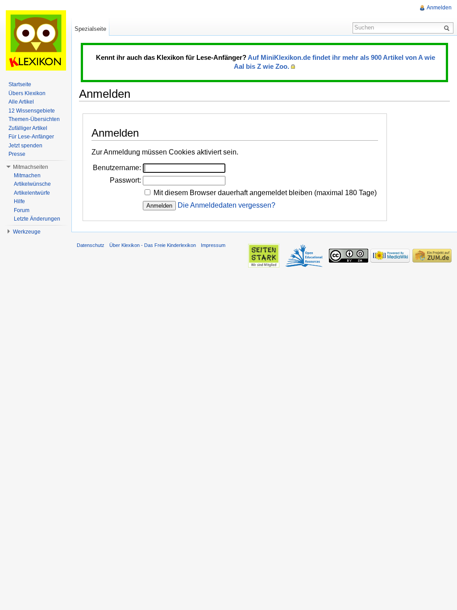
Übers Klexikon (27, 93)
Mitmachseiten (30, 167)
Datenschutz (90, 245)
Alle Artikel (21, 102)
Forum (21, 210)
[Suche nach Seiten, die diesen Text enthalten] (448, 28)
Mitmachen (27, 175)
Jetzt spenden (25, 145)
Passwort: (125, 180)
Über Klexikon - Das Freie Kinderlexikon (152, 245)
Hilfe (19, 201)
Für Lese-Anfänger (31, 137)
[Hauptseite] (35, 40)
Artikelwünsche (32, 184)
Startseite (19, 84)
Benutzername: (117, 167)
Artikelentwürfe (32, 193)
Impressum (213, 245)
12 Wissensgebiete (31, 111)
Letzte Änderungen (37, 219)
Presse (16, 154)
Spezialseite (90, 28)
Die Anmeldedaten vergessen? (226, 205)
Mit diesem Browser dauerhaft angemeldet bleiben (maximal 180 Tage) (265, 192)
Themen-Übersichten (34, 119)
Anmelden (439, 7)
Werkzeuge (27, 232)
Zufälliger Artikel (27, 128)
